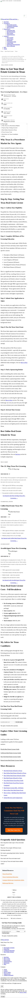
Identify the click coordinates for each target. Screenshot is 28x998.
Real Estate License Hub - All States (13, 788)
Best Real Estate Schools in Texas (13, 770)
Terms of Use (7, 973)
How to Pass (10, 33)
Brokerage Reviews (7, 883)
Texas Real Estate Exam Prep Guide (13, 780)
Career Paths (10, 43)
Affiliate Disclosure (8, 975)
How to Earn (10, 37)
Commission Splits (11, 41)
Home (2, 51)
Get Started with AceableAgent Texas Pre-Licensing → (14, 581)
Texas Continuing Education (10, 877)
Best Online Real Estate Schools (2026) (14, 775)
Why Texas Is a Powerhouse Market (11, 125)
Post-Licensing (10, 27)
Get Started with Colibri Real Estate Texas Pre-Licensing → (14, 539)
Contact (6, 971)
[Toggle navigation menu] (18, 19)
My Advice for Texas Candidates (10, 134)
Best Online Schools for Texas (9, 130)
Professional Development (13, 44)
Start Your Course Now (14, 830)
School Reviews (11, 34)
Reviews (17, 454)
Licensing (6, 23)
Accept (2, 996)
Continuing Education (12, 26)
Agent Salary (10, 39)
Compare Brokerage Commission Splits (13, 880)
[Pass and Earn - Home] (9, 19)
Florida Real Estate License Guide (10, 749)
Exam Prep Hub (11, 30)
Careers (6, 36)
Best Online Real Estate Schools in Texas (15, 773)
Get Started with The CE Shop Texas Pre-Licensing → (14, 497)
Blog (5, 47)
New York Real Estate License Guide (11, 756)
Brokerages (9, 40)
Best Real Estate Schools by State (13, 778)
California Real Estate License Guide (11, 753)
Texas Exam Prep (7, 874)
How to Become (11, 46)
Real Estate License (11, 24)
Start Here (6, 22)
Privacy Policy (7, 972)
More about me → (5, 918)
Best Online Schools (9, 952)
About (5, 48)
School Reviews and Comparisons (13, 797)
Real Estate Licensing (9, 947)
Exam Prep (7, 29)
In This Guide (4, 124)
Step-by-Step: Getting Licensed (9, 127)
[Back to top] (2, 986)
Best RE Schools (11, 32)
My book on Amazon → (17, 918)
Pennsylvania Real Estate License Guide (12, 760)
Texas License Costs (7, 132)
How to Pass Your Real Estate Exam (13, 790)
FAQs (3, 136)
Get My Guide (19, 722)
